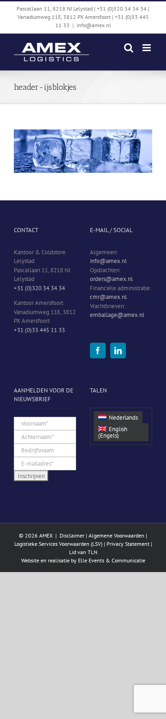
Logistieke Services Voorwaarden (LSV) (58, 543)
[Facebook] (98, 350)
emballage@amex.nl (117, 315)
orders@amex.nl (111, 279)
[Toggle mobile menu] (147, 48)
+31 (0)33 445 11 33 (39, 330)
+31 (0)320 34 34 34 (39, 288)
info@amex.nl (94, 25)
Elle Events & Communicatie (111, 560)
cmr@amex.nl (108, 297)
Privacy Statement (128, 543)
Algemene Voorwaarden (116, 535)
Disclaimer (71, 535)
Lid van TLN (83, 552)
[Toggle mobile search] (128, 48)
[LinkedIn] (118, 350)
